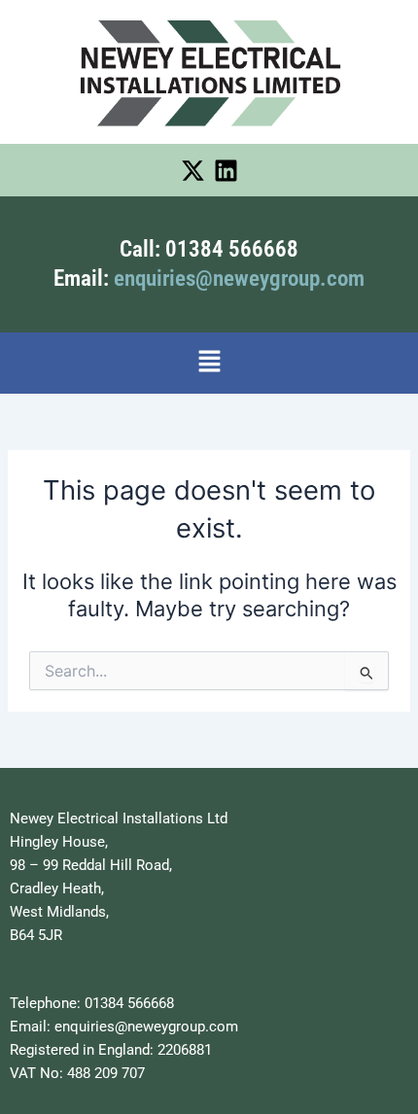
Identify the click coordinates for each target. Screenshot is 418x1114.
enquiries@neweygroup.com (239, 278)
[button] (209, 363)
